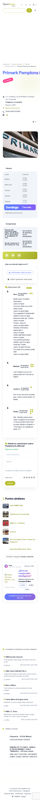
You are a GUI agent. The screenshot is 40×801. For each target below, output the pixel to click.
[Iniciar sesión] (26, 5)
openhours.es (25, 788)
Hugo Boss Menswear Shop (20, 549)
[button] (34, 5)
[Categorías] (30, 5)
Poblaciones (19, 793)
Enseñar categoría (20, 557)
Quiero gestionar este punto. (21, 279)
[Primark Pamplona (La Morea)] (20, 144)
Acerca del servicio (15, 791)
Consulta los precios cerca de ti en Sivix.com (20, 597)
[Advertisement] (20, 36)
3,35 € (27, 589)
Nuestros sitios (9, 793)
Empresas (27, 793)
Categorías (26, 791)
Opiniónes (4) (14, 287)
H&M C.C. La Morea (17, 523)
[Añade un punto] (21, 5)
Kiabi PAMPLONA (16, 505)
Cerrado (9, 80)
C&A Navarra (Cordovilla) (19, 514)
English (23, 796)
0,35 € (23, 585)
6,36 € (31, 585)
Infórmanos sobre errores (13, 213)
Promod (13, 532)
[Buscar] (35, 10)
